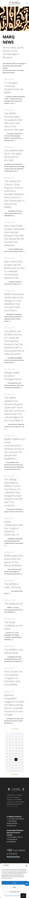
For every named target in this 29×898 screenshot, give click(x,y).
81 (16, 771)
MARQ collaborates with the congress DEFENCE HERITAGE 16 (13, 528)
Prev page (15, 729)
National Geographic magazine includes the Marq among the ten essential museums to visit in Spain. (14, 704)
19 (7, 742)
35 (19, 748)
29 (19, 745)
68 (10, 765)
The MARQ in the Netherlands (13, 651)
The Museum (11, 795)
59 (19, 759)
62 (10, 762)
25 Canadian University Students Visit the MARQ (14, 87)
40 (16, 751)
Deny (14, 887)
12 (22, 737)
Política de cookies (9, 895)
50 (10, 757)
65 (19, 762)
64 (16, 762)
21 (13, 742)
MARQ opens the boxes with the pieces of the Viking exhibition (13, 560)
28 (16, 745)
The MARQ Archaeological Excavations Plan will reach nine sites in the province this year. (14, 121)
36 (22, 748)
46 (16, 754)
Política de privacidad (19, 895)
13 (7, 740)
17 (19, 740)
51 (13, 757)
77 (19, 768)
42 (22, 751)
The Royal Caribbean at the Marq (13, 625)
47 (19, 754)
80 (13, 771)
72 (22, 765)
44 (10, 754)
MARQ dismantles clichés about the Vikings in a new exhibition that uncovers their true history (14, 302)
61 (7, 762)
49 (7, 757)
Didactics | (10, 799)
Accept (14, 883)
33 (13, 748)
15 (13, 740)
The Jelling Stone (13, 603)
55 (7, 759)
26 (10, 745)
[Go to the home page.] (14, 3)
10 (16, 737)
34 (16, 748)
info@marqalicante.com (14, 804)
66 (22, 762)
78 (22, 768)
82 (19, 771)
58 (16, 759)
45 (13, 754)
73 (7, 768)
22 (16, 742)
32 (10, 748)
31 (7, 748)
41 (19, 751)
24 (22, 742)
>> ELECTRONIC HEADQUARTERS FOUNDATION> (12, 823)
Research (17, 797)
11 (19, 737)
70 (16, 765)
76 (16, 768)
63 (13, 762)
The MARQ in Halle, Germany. (13, 585)
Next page (14, 774)
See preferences (14, 892)
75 (13, 768)
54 (22, 757)
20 (10, 742)
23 (19, 742)
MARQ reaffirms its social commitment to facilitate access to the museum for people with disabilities (14, 448)
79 (10, 771)
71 (19, 765)
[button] (26, 866)
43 (7, 754)
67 (7, 765)
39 (13, 751)
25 (7, 745)
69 (13, 765)
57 (13, 759)
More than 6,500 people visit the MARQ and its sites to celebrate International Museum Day (14, 269)
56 (10, 759)
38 (10, 751)
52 (16, 757)
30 (22, 745)
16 (16, 740)
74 (10, 768)
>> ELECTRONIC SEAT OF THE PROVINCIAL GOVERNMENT (14, 839)
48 (22, 754)
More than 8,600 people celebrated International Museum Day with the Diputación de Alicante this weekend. (14, 235)
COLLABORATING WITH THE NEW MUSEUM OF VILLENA (13, 155)
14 (10, 740)
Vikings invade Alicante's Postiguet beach (13, 376)
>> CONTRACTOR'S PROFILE (15, 819)
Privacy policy (20, 802)
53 (19, 757)
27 (13, 745)
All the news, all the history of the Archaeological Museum (13, 52)
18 (22, 740)
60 (22, 759)
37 (7, 751)
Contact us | (11, 802)
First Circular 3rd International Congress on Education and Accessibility (13, 678)
